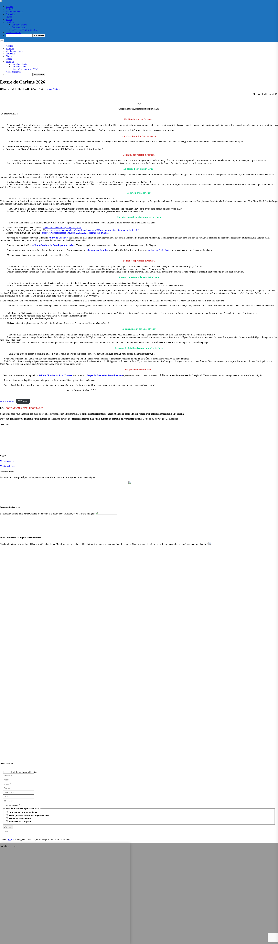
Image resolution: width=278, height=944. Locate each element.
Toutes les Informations (20, 818)
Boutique (10, 22)
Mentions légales (7, 466)
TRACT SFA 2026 (7, 401)
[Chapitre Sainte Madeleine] (1, 1)
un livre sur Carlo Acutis (159, 250)
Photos (9, 17)
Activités (10, 9)
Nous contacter (7, 461)
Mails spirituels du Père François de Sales (28, 815)
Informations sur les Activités (22, 812)
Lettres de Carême (51, 89)
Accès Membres (13, 32)
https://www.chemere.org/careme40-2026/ (62, 227)
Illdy (10, 839)
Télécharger (23, 401)
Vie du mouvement (14, 11)
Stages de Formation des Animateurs (105, 375)
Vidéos (9, 19)
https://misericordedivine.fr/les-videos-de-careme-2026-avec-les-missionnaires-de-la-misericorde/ (94, 230)
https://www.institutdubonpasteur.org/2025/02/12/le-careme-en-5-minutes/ (75, 233)
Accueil (9, 6)
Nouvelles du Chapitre (19, 821)
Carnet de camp (19, 27)
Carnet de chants (19, 24)
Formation (10, 14)
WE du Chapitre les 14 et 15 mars (55, 375)
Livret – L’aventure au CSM (25, 30)
